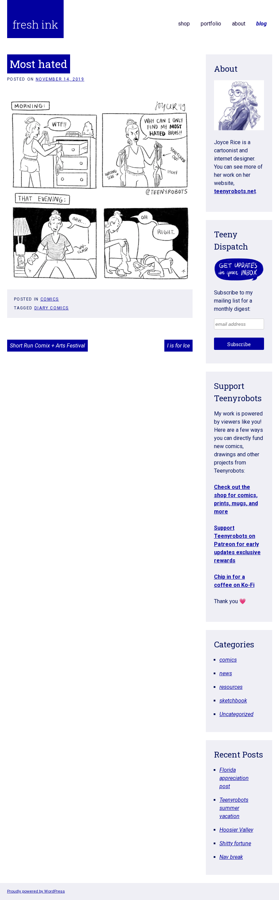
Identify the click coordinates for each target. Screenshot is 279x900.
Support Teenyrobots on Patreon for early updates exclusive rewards (237, 544)
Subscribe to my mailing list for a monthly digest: (233, 300)
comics (49, 299)
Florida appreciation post (234, 778)
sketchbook (233, 700)
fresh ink (35, 24)
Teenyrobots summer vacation (233, 808)
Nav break (231, 857)
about (238, 23)
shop (184, 23)
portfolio (211, 23)
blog (261, 23)
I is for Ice (178, 345)
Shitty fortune (235, 843)
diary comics (51, 308)
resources (231, 687)
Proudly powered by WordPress (36, 891)
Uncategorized (236, 714)
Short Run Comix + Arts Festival (47, 345)
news (225, 673)
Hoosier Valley (236, 830)
